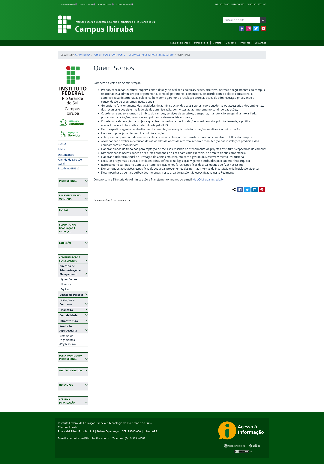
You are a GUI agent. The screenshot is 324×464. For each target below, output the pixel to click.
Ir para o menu (87, 4)
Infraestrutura (73, 321)
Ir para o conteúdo (67, 4)
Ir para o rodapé (124, 4)
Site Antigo (260, 42)
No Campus (73, 385)
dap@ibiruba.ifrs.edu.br (208, 179)
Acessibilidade (222, 4)
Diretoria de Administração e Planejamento (151, 54)
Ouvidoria (231, 42)
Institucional (73, 181)
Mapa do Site (237, 4)
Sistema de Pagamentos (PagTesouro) (67, 340)
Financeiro (73, 310)
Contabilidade (73, 315)
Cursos (62, 143)
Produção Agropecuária (73, 328)
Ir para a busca (105, 4)
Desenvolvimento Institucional (73, 357)
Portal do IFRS (201, 42)
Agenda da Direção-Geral (70, 161)
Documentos (66, 154)
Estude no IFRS (67, 168)
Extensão (73, 242)
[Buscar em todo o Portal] (263, 20)
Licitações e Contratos (73, 302)
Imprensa (245, 42)
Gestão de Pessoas (73, 294)
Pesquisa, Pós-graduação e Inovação (73, 228)
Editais (62, 149)
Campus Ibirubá (82, 54)
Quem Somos (69, 279)
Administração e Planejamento (109, 54)
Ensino (73, 210)
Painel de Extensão (256, 4)
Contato (217, 42)
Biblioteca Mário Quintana (73, 197)
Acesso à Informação (73, 401)
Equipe (65, 289)
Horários (66, 284)
